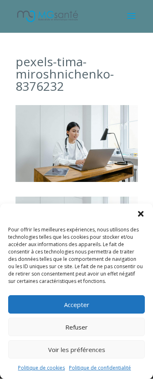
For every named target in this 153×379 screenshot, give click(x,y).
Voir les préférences (76, 349)
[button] (141, 214)
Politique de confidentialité (100, 367)
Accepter (76, 305)
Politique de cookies (41, 367)
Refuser (76, 327)
